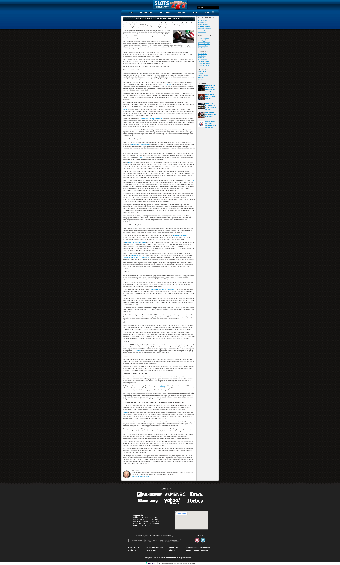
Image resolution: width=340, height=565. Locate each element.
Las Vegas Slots (203, 40)
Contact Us (173, 547)
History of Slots (203, 46)
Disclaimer (132, 550)
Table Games (165, 12)
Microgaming (202, 22)
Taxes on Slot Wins (204, 44)
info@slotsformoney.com (149, 523)
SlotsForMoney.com (168, 558)
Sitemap (172, 550)
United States (167, 84)
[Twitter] (202, 540)
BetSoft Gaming (203, 24)
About (195, 12)
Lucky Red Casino (203, 65)
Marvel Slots (202, 32)
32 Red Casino (202, 60)
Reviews (181, 12)
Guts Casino (202, 56)
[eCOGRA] (153, 540)
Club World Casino (204, 63)
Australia (138, 351)
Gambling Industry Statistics (197, 550)
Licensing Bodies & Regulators (198, 547)
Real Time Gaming (204, 26)
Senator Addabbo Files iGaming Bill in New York (210, 96)
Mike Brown (136, 470)
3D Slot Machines (203, 38)
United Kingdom (135, 255)
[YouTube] (197, 540)
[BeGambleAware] (170, 540)
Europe (141, 157)
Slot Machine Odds (204, 42)
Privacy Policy (133, 547)
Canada (125, 109)
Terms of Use (151, 550)
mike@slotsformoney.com (140, 476)
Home (131, 12)
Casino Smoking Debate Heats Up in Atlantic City (210, 114)
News (207, 12)
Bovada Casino (202, 54)
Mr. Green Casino (203, 62)
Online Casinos (146, 12)
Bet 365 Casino (202, 58)
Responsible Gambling (154, 547)
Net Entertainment (204, 20)
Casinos (125, 413)
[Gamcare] (135, 540)
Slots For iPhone (203, 48)
